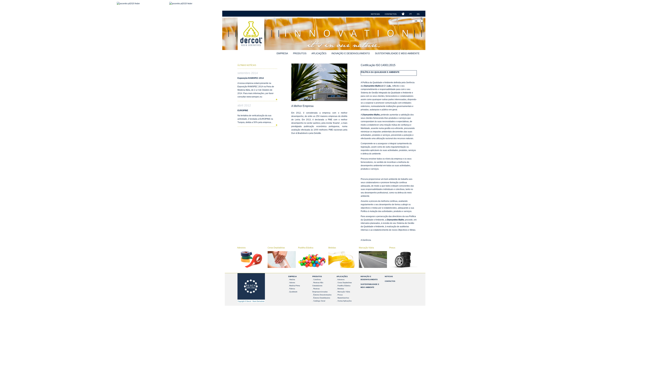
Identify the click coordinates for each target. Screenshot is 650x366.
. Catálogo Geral (318, 301)
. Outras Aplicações (344, 301)
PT (410, 14)
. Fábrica (291, 289)
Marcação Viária (366, 248)
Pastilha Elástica (305, 248)
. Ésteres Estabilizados (321, 298)
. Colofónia (316, 279)
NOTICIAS (389, 276)
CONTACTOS (390, 281)
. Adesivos (340, 279)
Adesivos (241, 248)
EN (418, 14)
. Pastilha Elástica (343, 286)
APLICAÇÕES (342, 276)
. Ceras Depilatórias (344, 282)
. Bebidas (340, 289)
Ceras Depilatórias (276, 248)
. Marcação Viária (343, 292)
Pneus (392, 248)
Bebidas (332, 248)
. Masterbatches (343, 298)
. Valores (291, 282)
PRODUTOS (317, 276)
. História (291, 279)
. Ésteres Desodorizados (321, 295)
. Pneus (340, 295)
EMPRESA (292, 276)
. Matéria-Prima (294, 286)
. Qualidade (292, 292)
